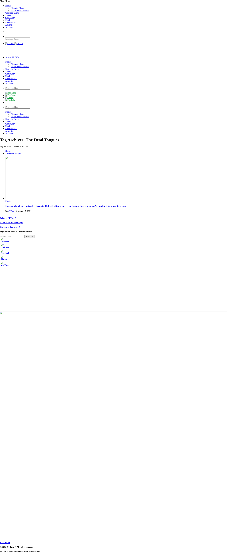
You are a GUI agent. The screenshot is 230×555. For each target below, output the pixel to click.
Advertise (9, 25)
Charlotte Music (17, 8)
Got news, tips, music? (10, 227)
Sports (8, 15)
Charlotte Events (12, 13)
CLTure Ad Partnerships (11, 222)
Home (8, 151)
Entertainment (11, 22)
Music (8, 6)
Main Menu (5, 1)
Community (10, 17)
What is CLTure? (8, 218)
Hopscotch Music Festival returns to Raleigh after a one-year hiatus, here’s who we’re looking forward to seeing (65, 206)
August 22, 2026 (12, 57)
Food (7, 20)
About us (9, 27)
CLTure (11, 211)
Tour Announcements (20, 10)
